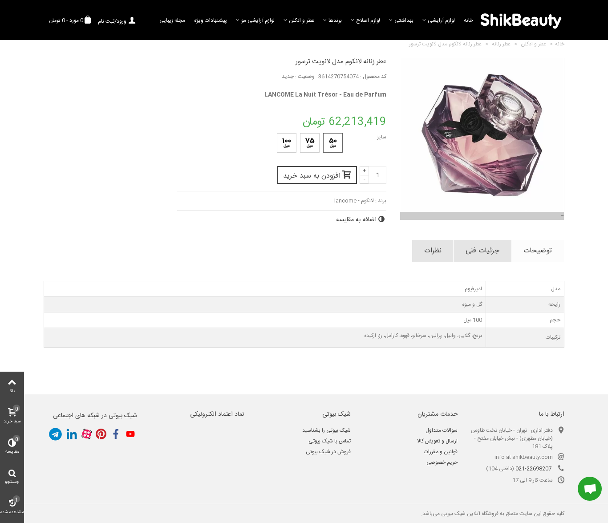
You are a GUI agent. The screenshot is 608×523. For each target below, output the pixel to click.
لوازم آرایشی (441, 20)
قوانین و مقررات (441, 451)
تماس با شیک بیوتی (329, 441)
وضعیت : (305, 77)
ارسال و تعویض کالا (437, 441)
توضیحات (537, 251)
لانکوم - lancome (354, 200)
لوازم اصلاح (368, 20)
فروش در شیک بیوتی (328, 451)
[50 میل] (333, 143)
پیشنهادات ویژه (210, 20)
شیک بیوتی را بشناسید (326, 430)
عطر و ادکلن (301, 20)
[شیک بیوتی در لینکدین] (71, 434)
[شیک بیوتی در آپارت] (86, 434)
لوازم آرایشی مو (258, 20)
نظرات (433, 251)
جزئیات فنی (482, 251)
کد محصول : (373, 77)
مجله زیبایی (172, 20)
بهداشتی (403, 20)
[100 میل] (287, 143)
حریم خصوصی (442, 462)
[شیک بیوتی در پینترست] (101, 434)
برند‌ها (335, 20)
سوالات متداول (442, 430)
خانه (468, 20)
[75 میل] (310, 143)
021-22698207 (533, 468)
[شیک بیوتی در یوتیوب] (130, 434)
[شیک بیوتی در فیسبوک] (115, 434)
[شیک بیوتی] (521, 20)
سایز (381, 137)
